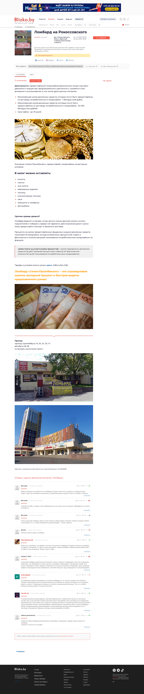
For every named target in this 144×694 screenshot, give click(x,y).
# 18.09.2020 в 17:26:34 (44, 615)
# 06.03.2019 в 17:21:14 (38, 575)
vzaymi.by (40, 60)
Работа (52, 25)
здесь (49, 265)
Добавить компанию (108, 19)
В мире (85, 679)
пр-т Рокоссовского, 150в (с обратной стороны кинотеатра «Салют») (55, 66)
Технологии (67, 685)
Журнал (69, 19)
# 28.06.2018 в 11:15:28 (35, 500)
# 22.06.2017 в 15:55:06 (35, 486)
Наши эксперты (40, 682)
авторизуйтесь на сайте (66, 636)
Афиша (69, 25)
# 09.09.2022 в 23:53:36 (37, 593)
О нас (36, 670)
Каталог (51, 19)
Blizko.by (115, 677)
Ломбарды (18, 27)
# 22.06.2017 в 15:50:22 (36, 515)
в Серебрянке (30, 27)
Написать (70, 60)
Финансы (67, 669)
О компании (20, 74)
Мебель (78, 19)
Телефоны (102, 38)
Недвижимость (43, 25)
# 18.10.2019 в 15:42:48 (41, 540)
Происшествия (69, 677)
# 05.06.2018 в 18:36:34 (34, 530)
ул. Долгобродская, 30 (109, 66)
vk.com (61, 60)
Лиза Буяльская (27, 540)
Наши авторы (39, 679)
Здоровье (86, 685)
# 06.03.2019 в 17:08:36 (40, 556)
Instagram (51, 60)
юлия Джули (25, 575)
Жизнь (66, 682)
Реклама (37, 673)
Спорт (85, 682)
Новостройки (39, 685)
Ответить (87, 495)
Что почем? (68, 687)
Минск (85, 672)
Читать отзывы (36, 81)
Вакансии (38, 676)
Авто (57, 25)
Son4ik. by (25, 593)
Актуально (86, 669)
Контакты (17, 681)
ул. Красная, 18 (91, 66)
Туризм (63, 25)
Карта (32, 74)
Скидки (60, 19)
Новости (42, 19)
